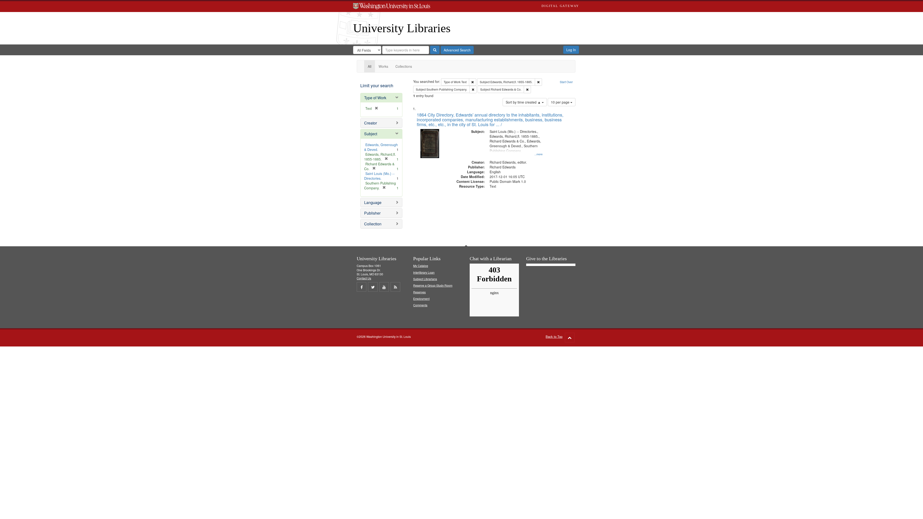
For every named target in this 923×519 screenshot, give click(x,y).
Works (383, 66)
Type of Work (375, 97)
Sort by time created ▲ (524, 102)
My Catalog (420, 266)
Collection (372, 224)
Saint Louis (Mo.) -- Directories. (379, 176)
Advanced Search (457, 50)
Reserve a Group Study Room (432, 285)
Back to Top (554, 336)
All (369, 66)
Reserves (419, 292)
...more (538, 154)
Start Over (566, 82)
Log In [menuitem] (571, 49)
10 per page (560, 102)
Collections (403, 66)
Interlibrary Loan (424, 272)
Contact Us (364, 278)
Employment (421, 299)
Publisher (372, 213)
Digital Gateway (560, 6)
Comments (420, 305)
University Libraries (401, 28)
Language (372, 202)
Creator (370, 123)
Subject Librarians (425, 279)
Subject (370, 133)
